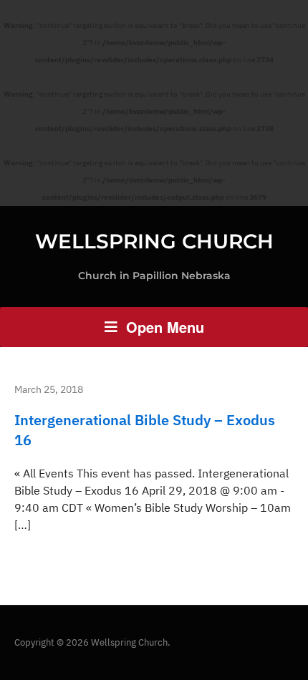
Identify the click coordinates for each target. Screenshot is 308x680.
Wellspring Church (154, 241)
